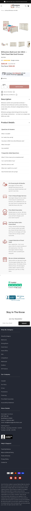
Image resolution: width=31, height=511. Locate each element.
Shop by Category (6, 336)
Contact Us (4, 462)
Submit (24, 323)
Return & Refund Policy (7, 452)
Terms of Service (5, 456)
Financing (3, 395)
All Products (4, 369)
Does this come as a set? (8, 164)
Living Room (4, 358)
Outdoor (3, 365)
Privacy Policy (5, 459)
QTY (4, 85)
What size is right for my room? (9, 168)
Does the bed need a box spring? (10, 172)
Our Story (3, 384)
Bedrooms (4, 340)
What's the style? (6, 144)
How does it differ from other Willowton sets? (13, 141)
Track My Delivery (6, 449)
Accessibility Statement (7, 402)
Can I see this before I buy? (8, 161)
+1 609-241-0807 (9, 420)
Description (6, 99)
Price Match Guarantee (7, 399)
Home (2, 10)
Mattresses (4, 361)
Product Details (8, 122)
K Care (3, 388)
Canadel (3, 381)
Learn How (20, 74)
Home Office (4, 351)
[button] (25, 6)
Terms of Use (20, 484)
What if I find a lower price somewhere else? (13, 157)
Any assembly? (5, 148)
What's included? (6, 134)
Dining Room (4, 343)
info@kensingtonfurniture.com (13, 422)
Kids (2, 354)
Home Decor (4, 347)
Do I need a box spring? (7, 137)
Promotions (4, 392)
